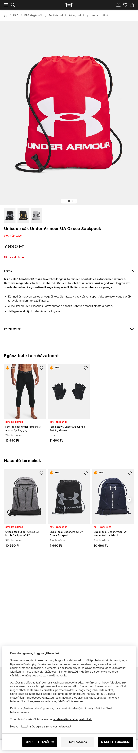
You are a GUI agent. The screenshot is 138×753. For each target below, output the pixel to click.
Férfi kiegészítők (33, 15)
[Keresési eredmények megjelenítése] (13, 5)
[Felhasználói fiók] (118, 5)
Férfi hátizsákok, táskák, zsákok (66, 15)
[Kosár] (132, 5)
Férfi (15, 15)
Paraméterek (12, 329)
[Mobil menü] (6, 5)
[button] (69, 201)
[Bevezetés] (5, 15)
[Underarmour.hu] (69, 5)
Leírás (8, 271)
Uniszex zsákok (99, 15)
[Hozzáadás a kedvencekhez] (41, 368)
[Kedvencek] (125, 5)
